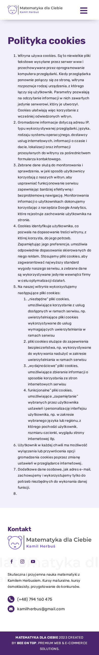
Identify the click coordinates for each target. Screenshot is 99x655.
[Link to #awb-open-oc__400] (83, 11)
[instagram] (22, 561)
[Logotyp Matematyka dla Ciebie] (35, 7)
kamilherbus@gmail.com (40, 608)
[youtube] (33, 561)
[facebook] (12, 561)
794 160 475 (34, 599)
